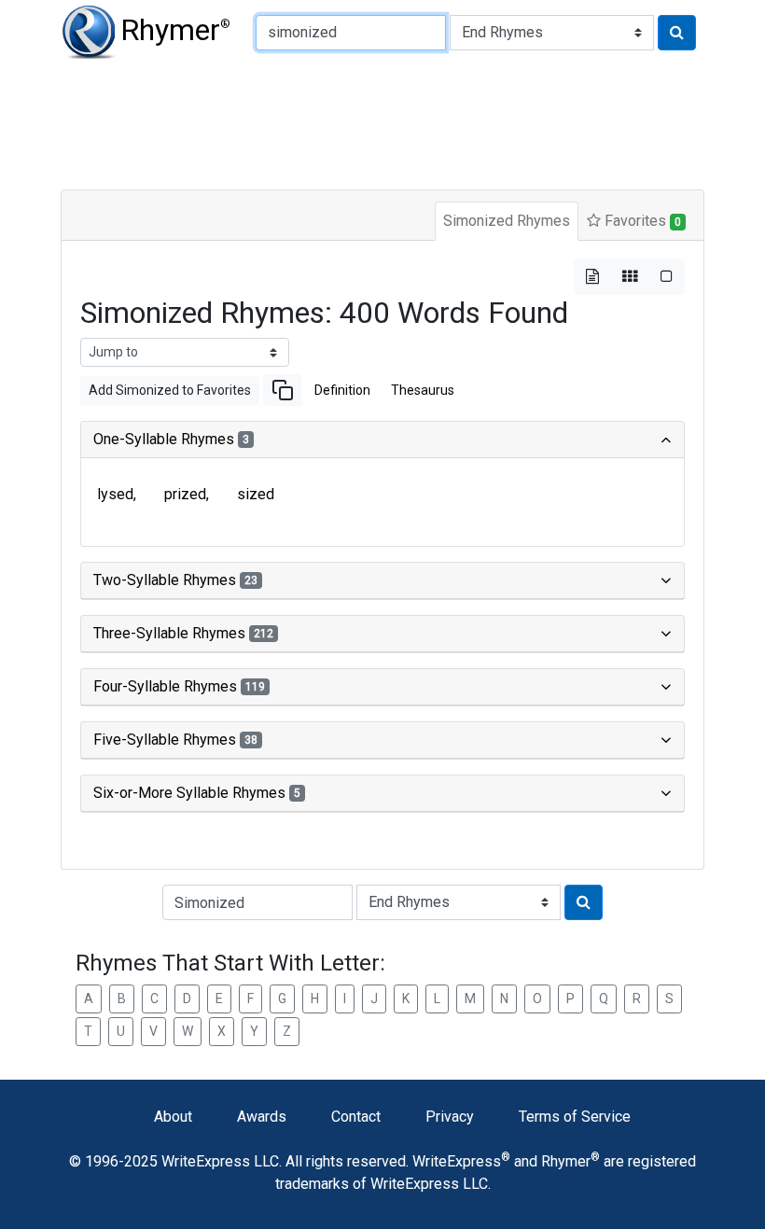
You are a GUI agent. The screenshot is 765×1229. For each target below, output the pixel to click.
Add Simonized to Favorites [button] (170, 390)
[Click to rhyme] (677, 32)
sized (255, 494)
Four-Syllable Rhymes (179, 686)
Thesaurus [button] (422, 390)
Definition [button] (342, 390)
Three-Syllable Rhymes (183, 633)
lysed (115, 494)
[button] (282, 390)
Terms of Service (575, 1116)
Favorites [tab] (641, 221)
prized (185, 494)
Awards (261, 1116)
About (173, 1116)
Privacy (449, 1116)
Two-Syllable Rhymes (175, 580)
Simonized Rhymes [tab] (506, 221)
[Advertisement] (382, 121)
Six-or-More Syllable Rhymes (196, 793)
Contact (356, 1116)
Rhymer (175, 30)
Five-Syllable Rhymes (175, 739)
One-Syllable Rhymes (171, 439)
